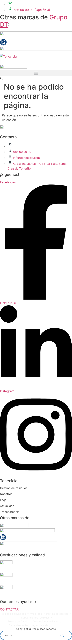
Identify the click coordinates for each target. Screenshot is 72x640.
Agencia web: (40, 625)
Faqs (3, 500)
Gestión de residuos (13, 488)
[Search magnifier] (64, 635)
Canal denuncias (18, 625)
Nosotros (6, 494)
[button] (36, 73)
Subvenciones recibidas (35, 617)
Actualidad (7, 506)
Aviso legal (36, 613)
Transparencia (9, 512)
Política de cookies (57, 613)
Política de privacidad (13, 613)
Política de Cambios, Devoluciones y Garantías (35, 621)
